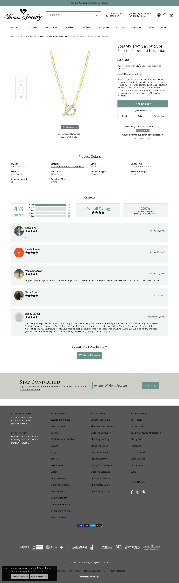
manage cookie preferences (28, 571)
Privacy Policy (75, 571)
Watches (85, 27)
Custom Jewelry (139, 452)
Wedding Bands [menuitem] (59, 426)
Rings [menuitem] (53, 452)
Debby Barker (32, 313)
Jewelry (69, 27)
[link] (115, 15)
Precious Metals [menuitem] (99, 459)
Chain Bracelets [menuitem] (59, 498)
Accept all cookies (39, 576)
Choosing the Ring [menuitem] (100, 439)
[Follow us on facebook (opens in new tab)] (132, 492)
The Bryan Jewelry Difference (146, 433)
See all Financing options (129, 74)
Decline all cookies (20, 576)
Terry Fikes (31, 292)
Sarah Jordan (33, 249)
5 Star (31, 205)
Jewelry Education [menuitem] (100, 420)
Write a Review (89, 355)
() (69, 205)
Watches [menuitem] (55, 472)
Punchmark (94, 577)
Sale (151, 27)
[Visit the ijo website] (24, 547)
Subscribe (150, 385)
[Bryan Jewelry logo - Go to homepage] (23, 15)
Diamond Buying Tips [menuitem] (102, 433)
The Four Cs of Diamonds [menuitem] (103, 426)
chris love (30, 227)
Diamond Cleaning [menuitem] (100, 472)
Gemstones (50, 27)
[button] (159, 15)
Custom (120, 27)
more (124, 96)
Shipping (125, 116)
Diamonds (31, 27)
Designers (103, 27)
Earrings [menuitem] (55, 433)
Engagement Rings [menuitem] (60, 420)
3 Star (31, 210)
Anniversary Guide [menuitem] (100, 485)
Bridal (14, 27)
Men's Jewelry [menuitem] (58, 465)
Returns (141, 116)
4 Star (31, 207)
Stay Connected (40, 382)
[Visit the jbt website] (64, 547)
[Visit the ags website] (151, 547)
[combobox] (70, 15)
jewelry (20, 36)
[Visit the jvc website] (106, 547)
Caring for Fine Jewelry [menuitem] (103, 465)
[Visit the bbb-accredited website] (37, 547)
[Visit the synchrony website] (132, 547)
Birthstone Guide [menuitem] (99, 446)
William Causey (33, 270)
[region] (70, 88)
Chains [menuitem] (54, 446)
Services (137, 27)
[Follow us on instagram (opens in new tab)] (137, 492)
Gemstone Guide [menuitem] (99, 452)
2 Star (31, 213)
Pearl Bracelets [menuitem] (58, 478)
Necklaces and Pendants (34, 36)
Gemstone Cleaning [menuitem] (101, 478)
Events (165, 27)
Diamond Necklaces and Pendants (58, 36)
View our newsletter (30, 389)
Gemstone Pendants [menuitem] (61, 504)
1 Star (32, 216)
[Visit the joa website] (94, 547)
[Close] (175, 3)
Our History (136, 420)
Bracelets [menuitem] (55, 459)
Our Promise (137, 426)
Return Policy (60, 571)
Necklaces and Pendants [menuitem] (63, 439)
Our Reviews (137, 465)
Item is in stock (142, 131)
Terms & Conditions (93, 571)
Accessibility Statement (114, 571)
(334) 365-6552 (69, 136)
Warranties (159, 116)
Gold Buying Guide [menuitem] (100, 491)
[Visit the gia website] (51, 547)
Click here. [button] (103, 3)
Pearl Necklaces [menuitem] (59, 517)
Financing (136, 446)
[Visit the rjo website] (118, 547)
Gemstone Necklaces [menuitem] (62, 511)
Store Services (138, 459)
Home (13, 36)
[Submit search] (98, 15)
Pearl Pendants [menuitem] (58, 491)
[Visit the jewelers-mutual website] (80, 547)
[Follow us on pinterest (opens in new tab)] (144, 492)
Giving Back (137, 439)
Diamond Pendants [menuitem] (60, 485)
